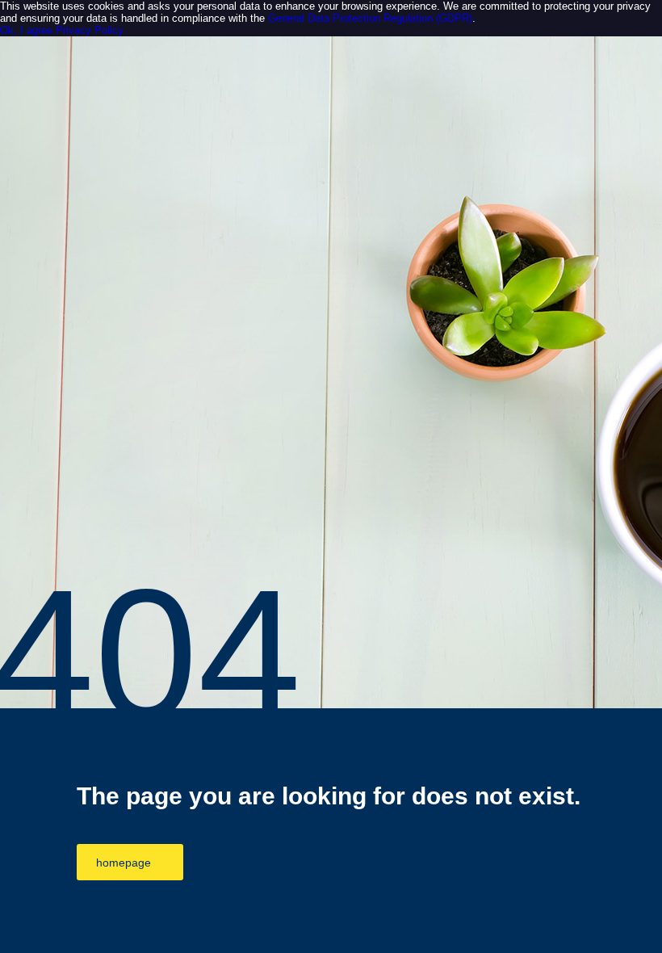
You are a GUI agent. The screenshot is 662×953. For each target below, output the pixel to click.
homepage (123, 862)
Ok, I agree (26, 30)
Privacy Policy (90, 30)
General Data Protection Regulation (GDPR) (370, 18)
